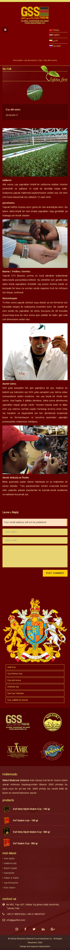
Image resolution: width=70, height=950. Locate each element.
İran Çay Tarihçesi (15, 693)
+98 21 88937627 (36, 914)
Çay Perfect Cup (14, 673)
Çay (40, 60)
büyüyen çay (13, 686)
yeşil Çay (11, 667)
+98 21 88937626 (16, 914)
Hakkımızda (10, 863)
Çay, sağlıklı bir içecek (17, 700)
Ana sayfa (17, 60)
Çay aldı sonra (13, 109)
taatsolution (44, 946)
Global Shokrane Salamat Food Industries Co (31, 938)
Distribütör (9, 873)
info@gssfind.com (16, 920)
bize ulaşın (9, 887)
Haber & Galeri (11, 878)
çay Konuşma (30, 60)
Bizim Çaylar (10, 868)
